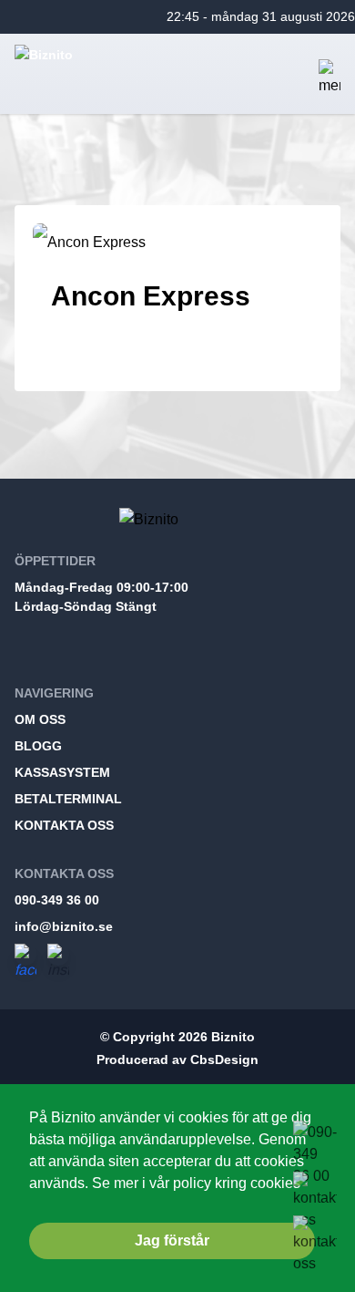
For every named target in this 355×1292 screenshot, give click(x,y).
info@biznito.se (64, 926)
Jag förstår (172, 1240)
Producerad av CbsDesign (177, 1059)
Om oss (40, 719)
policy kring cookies (236, 1182)
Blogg (38, 746)
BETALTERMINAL (68, 798)
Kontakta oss (64, 825)
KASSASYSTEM (62, 772)
